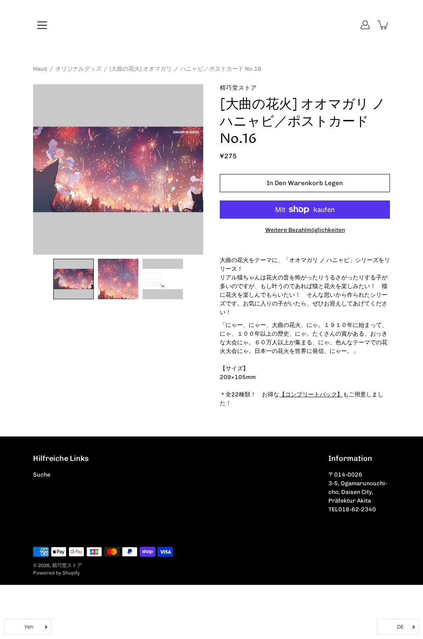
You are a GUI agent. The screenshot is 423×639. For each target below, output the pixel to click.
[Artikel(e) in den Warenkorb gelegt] (383, 24)
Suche (41, 474)
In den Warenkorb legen (305, 183)
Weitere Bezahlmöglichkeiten (305, 230)
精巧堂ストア (67, 565)
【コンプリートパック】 (311, 394)
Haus (40, 68)
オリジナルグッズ (78, 68)
